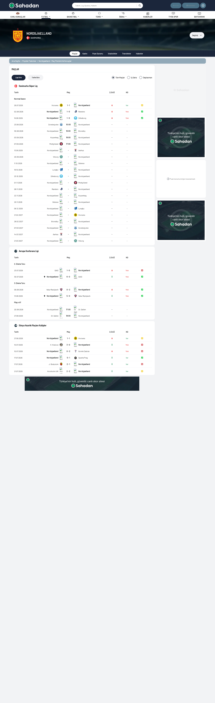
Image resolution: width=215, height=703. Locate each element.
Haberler (139, 53)
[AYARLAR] (203, 5)
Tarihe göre (36, 77)
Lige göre (18, 77)
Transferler (126, 53)
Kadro (84, 53)
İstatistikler (112, 53)
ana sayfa (16, 61)
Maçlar (74, 53)
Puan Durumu (97, 53)
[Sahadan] (40, 5)
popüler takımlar (29, 61)
